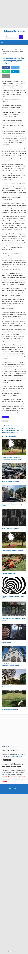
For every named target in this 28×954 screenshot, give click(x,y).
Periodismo (5, 417)
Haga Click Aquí (6, 774)
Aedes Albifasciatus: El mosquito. (10, 709)
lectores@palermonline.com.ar (14, 756)
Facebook (6, 67)
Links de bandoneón (6, 642)
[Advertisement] (14, 14)
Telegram (15, 71)
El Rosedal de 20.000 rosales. (9, 573)
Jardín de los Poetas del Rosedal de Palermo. (13, 550)
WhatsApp (6, 71)
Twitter (15, 67)
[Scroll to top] (25, 951)
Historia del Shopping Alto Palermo (10, 481)
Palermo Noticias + (14, 31)
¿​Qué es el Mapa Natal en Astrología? (11, 528)
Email (6, 75)
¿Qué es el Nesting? (6, 686)
